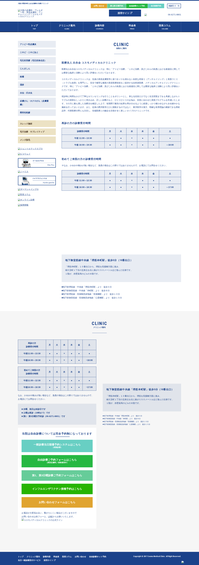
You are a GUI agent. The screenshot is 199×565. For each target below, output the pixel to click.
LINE (50, 516)
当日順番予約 (156, 6)
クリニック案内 (67, 27)
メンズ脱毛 (25, 140)
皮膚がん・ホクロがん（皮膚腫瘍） (34, 103)
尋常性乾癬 (25, 112)
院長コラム (165, 27)
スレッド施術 (26, 123)
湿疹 (22, 85)
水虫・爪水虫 (26, 93)
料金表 (132, 27)
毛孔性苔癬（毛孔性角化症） (33, 60)
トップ (34, 27)
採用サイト (124, 13)
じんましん (25, 68)
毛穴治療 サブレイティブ (32, 132)
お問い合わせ (99, 6)
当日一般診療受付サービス (29, 560)
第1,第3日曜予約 (116, 6)
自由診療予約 (137, 6)
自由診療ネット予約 (97, 557)
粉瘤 (22, 76)
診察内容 (99, 27)
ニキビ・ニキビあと (29, 52)
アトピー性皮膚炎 (28, 44)
